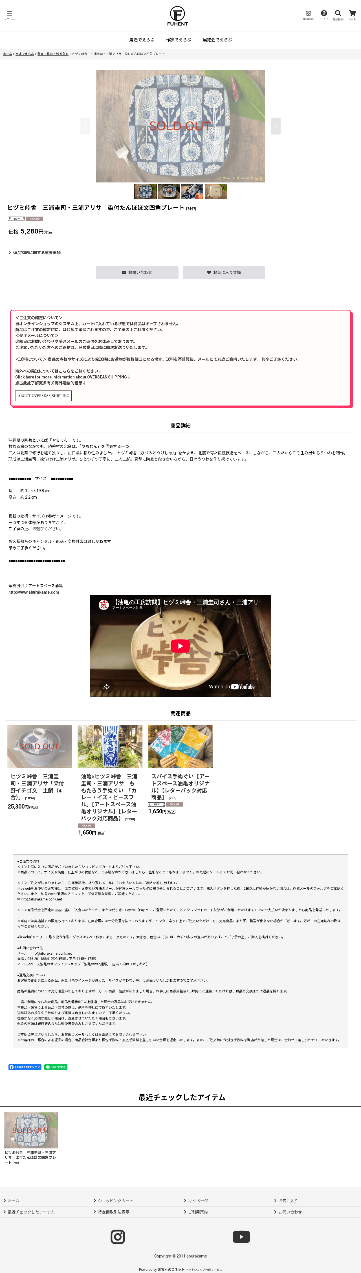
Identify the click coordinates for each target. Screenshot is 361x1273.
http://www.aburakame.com (33, 592)
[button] (9, 15)
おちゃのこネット (171, 1270)
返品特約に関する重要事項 (37, 252)
